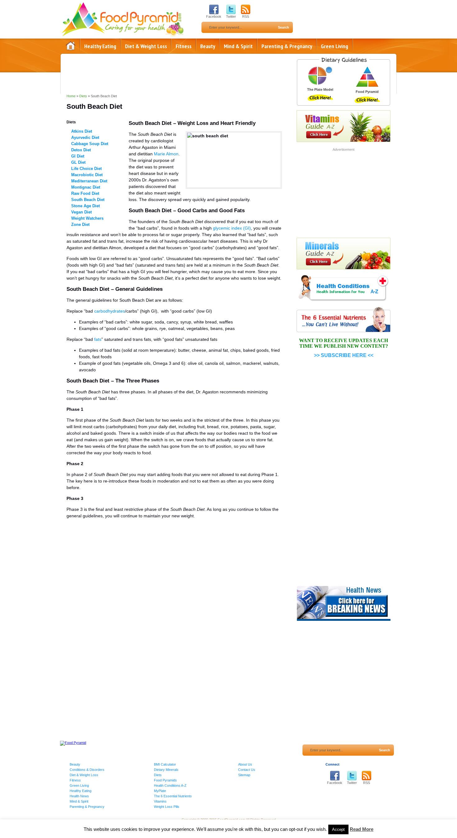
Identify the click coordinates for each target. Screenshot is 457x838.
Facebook (213, 16)
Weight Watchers (87, 218)
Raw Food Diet (85, 193)
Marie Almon (166, 153)
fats (97, 339)
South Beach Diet (87, 199)
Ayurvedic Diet (85, 137)
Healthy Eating (100, 46)
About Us (245, 764)
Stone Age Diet (85, 206)
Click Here (320, 97)
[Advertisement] (174, 588)
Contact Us (246, 770)
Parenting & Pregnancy (286, 46)
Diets (83, 96)
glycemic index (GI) (232, 228)
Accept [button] (338, 829)
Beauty (207, 46)
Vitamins (160, 801)
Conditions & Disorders (87, 770)
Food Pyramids (165, 780)
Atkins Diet (81, 131)
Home (71, 46)
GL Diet (78, 162)
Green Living (334, 46)
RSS (245, 16)
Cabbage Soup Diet (89, 143)
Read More (361, 829)
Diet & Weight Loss (146, 46)
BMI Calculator (165, 764)
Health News (79, 796)
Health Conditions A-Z (170, 785)
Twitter (231, 16)
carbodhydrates (109, 311)
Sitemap (244, 775)
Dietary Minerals (166, 770)
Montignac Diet (85, 187)
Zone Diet (80, 224)
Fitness (184, 46)
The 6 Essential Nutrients (173, 796)
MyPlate (160, 791)
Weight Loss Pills (166, 806)
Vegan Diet (81, 212)
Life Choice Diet (86, 168)
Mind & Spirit (238, 46)
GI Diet (77, 156)
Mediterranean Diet (89, 181)
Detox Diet (81, 150)
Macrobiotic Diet (87, 174)
